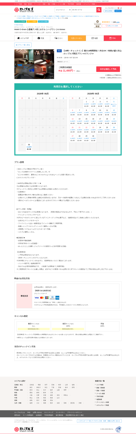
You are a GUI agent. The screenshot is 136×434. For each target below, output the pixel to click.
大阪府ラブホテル (66, 16)
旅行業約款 (59, 415)
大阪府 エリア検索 (53, 16)
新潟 (31, 390)
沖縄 (80, 403)
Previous (15, 64)
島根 (51, 398)
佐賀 (58, 403)
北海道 (32, 385)
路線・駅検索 (28, 4)
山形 (66, 385)
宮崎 (65, 403)
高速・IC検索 (51, 4)
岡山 (31, 398)
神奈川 (38, 387)
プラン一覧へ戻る (24, 45)
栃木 (66, 387)
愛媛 (44, 400)
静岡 (37, 392)
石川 (44, 390)
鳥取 (44, 398)
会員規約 (39, 415)
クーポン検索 (61, 4)
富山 (37, 390)
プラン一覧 (56, 18)
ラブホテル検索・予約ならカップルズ (27, 16)
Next (52, 64)
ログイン (118, 11)
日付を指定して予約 (108, 69)
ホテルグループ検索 (89, 4)
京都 (44, 395)
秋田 (59, 385)
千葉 (52, 387)
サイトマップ (48, 412)
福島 (73, 385)
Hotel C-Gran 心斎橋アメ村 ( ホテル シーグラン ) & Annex (34, 18)
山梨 (58, 390)
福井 (51, 390)
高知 (51, 400)
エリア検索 (19, 4)
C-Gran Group (18, 25)
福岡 (31, 403)
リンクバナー (60, 412)
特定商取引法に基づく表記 (75, 415)
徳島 (31, 400)
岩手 (46, 385)
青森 (39, 385)
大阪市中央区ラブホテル (92, 16)
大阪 (31, 395)
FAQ (28, 412)
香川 (37, 400)
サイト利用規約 (28, 415)
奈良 (58, 395)
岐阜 (44, 392)
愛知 (31, 392)
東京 (31, 387)
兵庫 (37, 395)
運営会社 (17, 415)
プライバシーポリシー (74, 412)
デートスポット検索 (39, 4)
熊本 (51, 403)
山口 (58, 398)
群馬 (73, 387)
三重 (51, 392)
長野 (65, 390)
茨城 (59, 387)
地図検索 (78, 4)
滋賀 (51, 395)
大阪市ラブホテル (78, 16)
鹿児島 (72, 403)
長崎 (44, 403)
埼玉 (46, 387)
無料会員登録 (108, 11)
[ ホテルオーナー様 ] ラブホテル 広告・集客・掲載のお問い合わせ (99, 421)
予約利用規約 (48, 415)
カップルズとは (19, 412)
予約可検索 (70, 4)
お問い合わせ (37, 412)
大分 (37, 403)
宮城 (52, 385)
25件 (118, 22)
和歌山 (66, 395)
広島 (37, 398)
